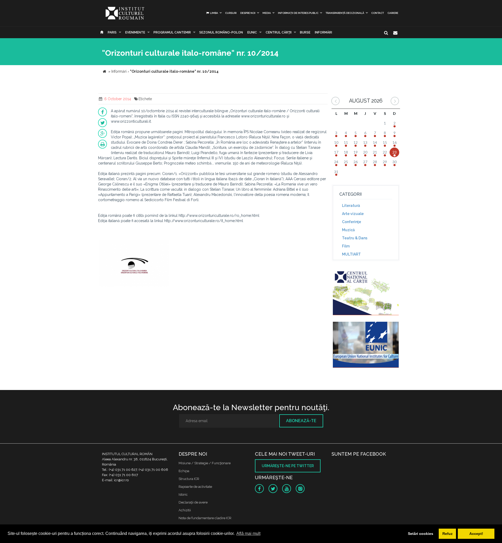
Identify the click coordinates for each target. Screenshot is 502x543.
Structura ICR (189, 479)
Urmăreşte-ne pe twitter (288, 466)
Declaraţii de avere (193, 502)
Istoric (183, 494)
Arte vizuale (353, 214)
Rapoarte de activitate (195, 487)
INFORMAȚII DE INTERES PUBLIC (298, 13)
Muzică (348, 230)
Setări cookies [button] (420, 533)
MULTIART (351, 254)
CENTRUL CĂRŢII (279, 32)
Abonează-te (301, 420)
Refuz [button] (447, 533)
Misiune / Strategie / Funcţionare (205, 463)
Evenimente (135, 32)
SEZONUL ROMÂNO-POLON (221, 32)
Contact (377, 13)
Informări (323, 32)
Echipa (184, 471)
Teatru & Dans (354, 238)
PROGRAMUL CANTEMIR (172, 32)
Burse (305, 32)
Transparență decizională (345, 13)
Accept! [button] (476, 533)
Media (267, 13)
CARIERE (392, 13)
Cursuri (231, 13)
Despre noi (247, 13)
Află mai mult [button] (248, 533)
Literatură (351, 205)
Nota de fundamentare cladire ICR (205, 518)
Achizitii (185, 510)
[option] (134, 264)
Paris (112, 32)
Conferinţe (351, 222)
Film (346, 246)
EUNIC (252, 32)
